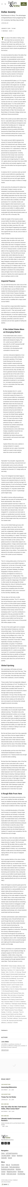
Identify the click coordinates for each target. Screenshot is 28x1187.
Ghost (5, 1182)
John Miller (4, 23)
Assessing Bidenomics (9, 1087)
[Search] (5, 4)
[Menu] (2, 4)
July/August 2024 (5, 1084)
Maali (9, 1182)
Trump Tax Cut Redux (8, 1097)
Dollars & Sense (8, 1180)
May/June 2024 (5, 1104)
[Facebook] (2, 1143)
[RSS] (8, 1143)
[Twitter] (5, 1143)
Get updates (24, 4)
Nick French (4, 1089)
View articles (5, 1050)
